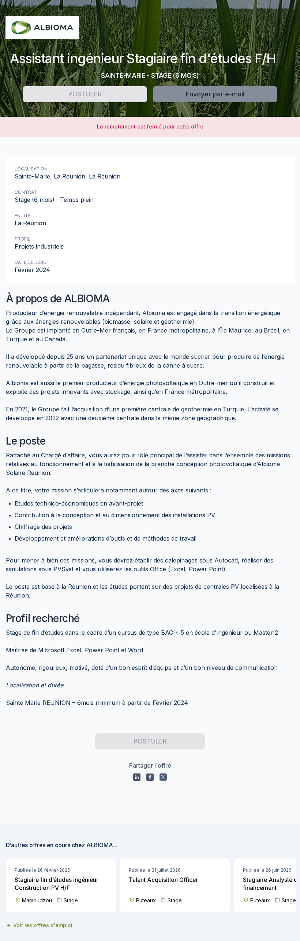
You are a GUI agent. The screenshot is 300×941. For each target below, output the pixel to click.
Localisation (31, 169)
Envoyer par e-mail (215, 94)
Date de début (32, 262)
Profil (22, 239)
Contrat (26, 192)
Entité (23, 215)
